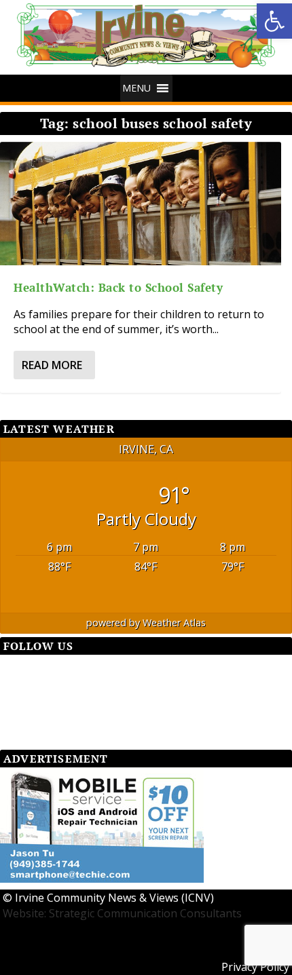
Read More (52, 365)
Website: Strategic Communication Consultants (122, 913)
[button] (274, 21)
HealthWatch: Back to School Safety (118, 287)
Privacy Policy (255, 966)
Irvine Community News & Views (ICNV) (114, 897)
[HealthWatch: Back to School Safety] (140, 203)
